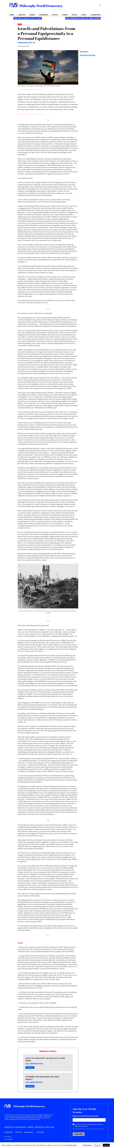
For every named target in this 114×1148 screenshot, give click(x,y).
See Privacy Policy (72, 1145)
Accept (106, 1145)
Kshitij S (11, 1139)
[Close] (112, 1145)
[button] (85, 14)
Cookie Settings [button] (87, 1145)
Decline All (97, 1145)
